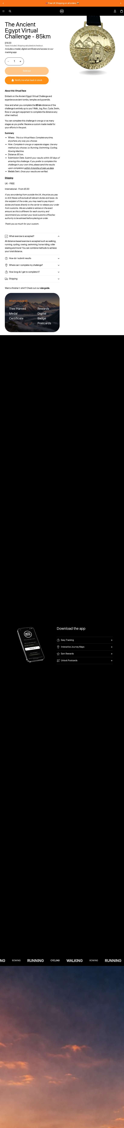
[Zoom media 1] (93, 47)
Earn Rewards (67, 653)
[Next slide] (120, 3)
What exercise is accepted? (21, 236)
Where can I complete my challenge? (26, 265)
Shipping (13, 278)
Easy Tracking (67, 640)
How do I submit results (20, 258)
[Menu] (3, 11)
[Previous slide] (3, 3)
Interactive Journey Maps (72, 647)
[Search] (10, 11)
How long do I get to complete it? (24, 272)
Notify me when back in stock (28, 80)
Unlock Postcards (69, 660)
